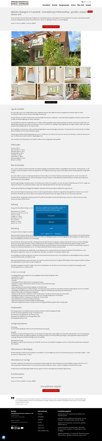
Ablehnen (51, 222)
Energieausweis (64, 5)
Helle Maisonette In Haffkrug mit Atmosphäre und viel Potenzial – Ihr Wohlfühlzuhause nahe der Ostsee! (72, 419)
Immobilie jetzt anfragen (51, 26)
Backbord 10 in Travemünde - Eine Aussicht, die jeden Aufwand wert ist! (72, 423)
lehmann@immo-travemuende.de (19, 422)
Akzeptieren (51, 215)
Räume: (13, 23)
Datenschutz (41, 428)
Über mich (80, 5)
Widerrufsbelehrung (43, 430)
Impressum (41, 425)
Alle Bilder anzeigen (51, 102)
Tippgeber (40, 419)
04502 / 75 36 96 (87, 2)
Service (73, 5)
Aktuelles (40, 414)
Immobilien (46, 5)
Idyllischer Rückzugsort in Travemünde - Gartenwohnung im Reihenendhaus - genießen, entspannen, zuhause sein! (73, 434)
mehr (51, 228)
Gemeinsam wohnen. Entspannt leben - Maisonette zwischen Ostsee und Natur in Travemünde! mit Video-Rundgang (72, 429)
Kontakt (88, 5)
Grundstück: (29, 23)
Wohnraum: (19, 23)
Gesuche (54, 5)
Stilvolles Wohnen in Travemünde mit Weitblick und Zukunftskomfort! (71, 414)
